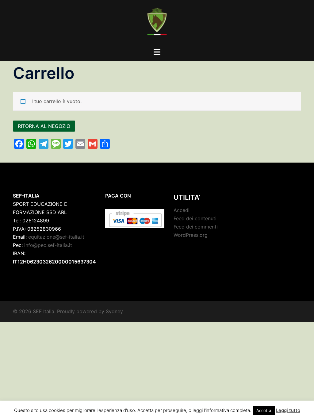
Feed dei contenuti (195, 218)
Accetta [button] (263, 410)
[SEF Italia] (157, 23)
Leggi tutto (288, 410)
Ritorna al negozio (44, 126)
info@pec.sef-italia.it (48, 245)
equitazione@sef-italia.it (56, 237)
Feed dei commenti (196, 227)
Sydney (114, 311)
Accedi (182, 210)
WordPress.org (191, 235)
